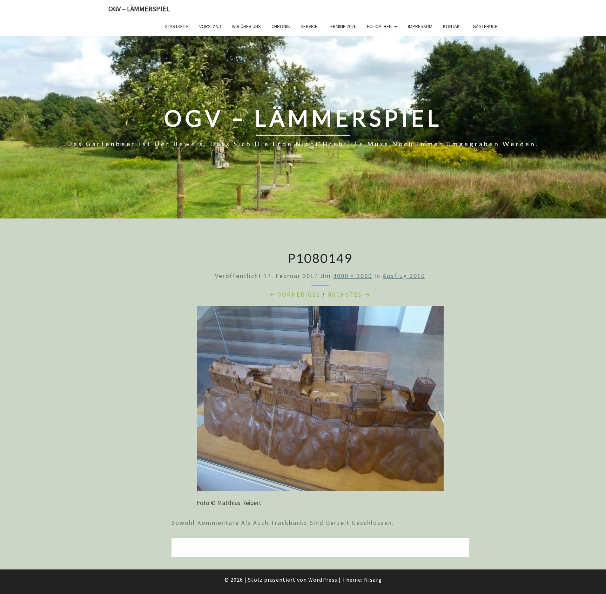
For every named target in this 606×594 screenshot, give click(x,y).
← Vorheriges (294, 294)
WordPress (322, 579)
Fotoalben (379, 26)
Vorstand (210, 26)
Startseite (177, 26)
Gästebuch (485, 26)
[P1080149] (320, 401)
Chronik (280, 26)
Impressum (420, 26)
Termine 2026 (342, 26)
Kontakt (452, 26)
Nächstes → (349, 294)
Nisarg (373, 579)
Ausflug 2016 (404, 276)
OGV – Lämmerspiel (139, 8)
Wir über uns (246, 26)
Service (309, 26)
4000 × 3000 (352, 276)
